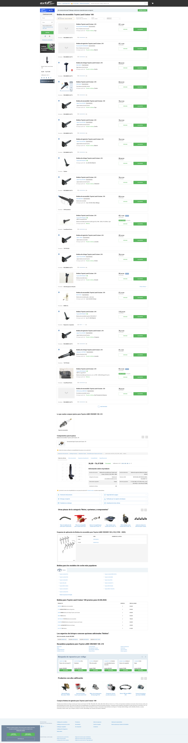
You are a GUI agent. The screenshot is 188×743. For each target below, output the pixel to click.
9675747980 (78, 661)
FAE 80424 (78, 84)
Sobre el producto (72, 458)
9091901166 (95, 542)
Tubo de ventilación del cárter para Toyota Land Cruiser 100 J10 (65, 525)
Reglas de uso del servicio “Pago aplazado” (84, 740)
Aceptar (13, 734)
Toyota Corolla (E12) (64, 574)
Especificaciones (103, 458)
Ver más (125, 29)
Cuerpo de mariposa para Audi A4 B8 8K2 (141, 694)
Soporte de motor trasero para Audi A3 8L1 (80, 694)
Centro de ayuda (97, 724)
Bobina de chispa (66, 625)
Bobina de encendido (65, 606)
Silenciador (59, 646)
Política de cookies (20, 730)
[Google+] (49, 36)
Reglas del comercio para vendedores (83, 736)
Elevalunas (123, 648)
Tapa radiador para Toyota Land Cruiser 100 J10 (110, 525)
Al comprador (78, 726)
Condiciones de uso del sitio (63, 736)
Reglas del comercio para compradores (83, 738)
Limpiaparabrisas (60, 649)
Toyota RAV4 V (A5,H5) (109, 588)
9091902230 (95, 539)
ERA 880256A (79, 198)
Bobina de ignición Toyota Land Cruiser (70, 622)
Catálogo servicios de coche (63, 724)
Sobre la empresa (97, 722)
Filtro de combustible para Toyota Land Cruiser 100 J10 (81, 525)
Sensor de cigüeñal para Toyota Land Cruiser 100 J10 (95, 525)
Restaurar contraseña (47, 40)
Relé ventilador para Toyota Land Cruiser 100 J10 (125, 525)
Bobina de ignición (66, 609)
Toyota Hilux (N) (63, 582)
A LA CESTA (140, 29)
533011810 (62, 661)
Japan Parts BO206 (80, 103)
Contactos (95, 726)
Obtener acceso (142, 10)
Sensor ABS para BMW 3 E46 (125, 694)
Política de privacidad (61, 738)
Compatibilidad (94, 458)
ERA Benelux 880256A (81, 391)
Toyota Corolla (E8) (109, 577)
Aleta (58, 648)
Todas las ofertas (62, 458)
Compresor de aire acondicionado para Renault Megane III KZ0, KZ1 (110, 694)
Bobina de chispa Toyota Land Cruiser (69, 612)
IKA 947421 (79, 294)
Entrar (47, 32)
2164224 (137, 661)
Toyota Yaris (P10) (108, 580)
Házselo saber (90, 490)
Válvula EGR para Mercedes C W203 (65, 694)
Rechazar (28, 734)
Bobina (62, 615)
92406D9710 (109, 661)
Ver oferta (65, 670)
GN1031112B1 (97, 639)
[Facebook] (45, 36)
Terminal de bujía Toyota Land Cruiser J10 (76, 441)
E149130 (93, 661)
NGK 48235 (78, 65)
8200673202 (124, 661)
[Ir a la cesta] (152, 3)
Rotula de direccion (125, 646)
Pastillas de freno (60, 651)
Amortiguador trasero (93, 648)
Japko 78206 (79, 237)
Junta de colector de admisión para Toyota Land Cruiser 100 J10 (140, 525)
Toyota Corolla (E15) (64, 591)
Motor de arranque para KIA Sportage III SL (95, 694)
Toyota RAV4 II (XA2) (64, 585)
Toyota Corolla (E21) (64, 588)
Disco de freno (124, 649)
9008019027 (63, 639)
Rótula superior (124, 651)
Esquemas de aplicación (83, 458)
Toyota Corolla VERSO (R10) (110, 574)
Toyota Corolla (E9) (64, 580)
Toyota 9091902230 (81, 160)
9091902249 (74, 639)
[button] (73, 19)
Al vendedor (77, 724)
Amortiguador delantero (94, 649)
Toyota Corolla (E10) (64, 577)
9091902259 (85, 639)
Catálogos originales (61, 726)
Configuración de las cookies (63, 740)
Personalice (21, 738)
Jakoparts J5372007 (81, 352)
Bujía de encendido (63, 430)
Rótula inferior (92, 651)
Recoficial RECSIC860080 (82, 26)
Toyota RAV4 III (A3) (109, 585)
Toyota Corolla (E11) (109, 582)
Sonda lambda (92, 646)
